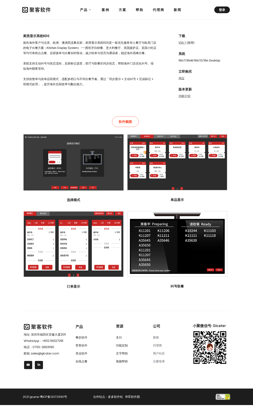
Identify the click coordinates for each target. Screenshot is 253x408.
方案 (122, 9)
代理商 (158, 9)
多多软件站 (115, 397)
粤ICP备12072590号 (53, 397)
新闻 (178, 9)
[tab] (125, 122)
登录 (222, 10)
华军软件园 (132, 397)
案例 (105, 9)
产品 (84, 9)
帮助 (140, 9)
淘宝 (181, 78)
